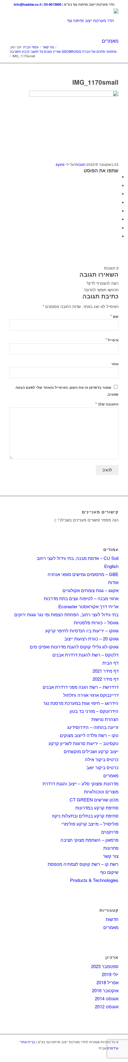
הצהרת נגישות (104, 719)
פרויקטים (109, 832)
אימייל (111, 340)
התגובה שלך (106, 404)
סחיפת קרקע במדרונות (96, 807)
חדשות (112, 919)
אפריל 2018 (107, 982)
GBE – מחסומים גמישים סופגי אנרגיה (83, 574)
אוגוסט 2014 (106, 998)
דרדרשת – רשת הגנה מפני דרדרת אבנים (80, 687)
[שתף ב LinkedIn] (116, 202)
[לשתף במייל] (116, 236)
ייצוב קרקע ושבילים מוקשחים (91, 751)
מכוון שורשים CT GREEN (94, 799)
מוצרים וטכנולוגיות (101, 791)
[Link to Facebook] (114, 1054)
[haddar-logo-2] (74, 20)
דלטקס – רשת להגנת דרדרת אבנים (85, 654)
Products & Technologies (94, 880)
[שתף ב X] (116, 185)
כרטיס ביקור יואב (102, 767)
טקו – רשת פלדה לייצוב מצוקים (89, 735)
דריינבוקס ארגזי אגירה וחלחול (90, 695)
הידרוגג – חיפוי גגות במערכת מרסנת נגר (80, 703)
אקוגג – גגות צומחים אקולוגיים (90, 590)
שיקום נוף (109, 872)
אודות (113, 582)
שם (114, 316)
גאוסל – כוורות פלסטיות (96, 622)
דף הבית (110, 663)
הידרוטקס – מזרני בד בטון (94, 711)
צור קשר (110, 856)
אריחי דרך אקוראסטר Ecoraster (88, 606)
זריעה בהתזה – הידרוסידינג (92, 727)
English (111, 566)
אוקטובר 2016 (105, 990)
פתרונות (110, 848)
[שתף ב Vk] (116, 219)
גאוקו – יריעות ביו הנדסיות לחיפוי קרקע (81, 630)
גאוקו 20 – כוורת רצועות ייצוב (91, 638)
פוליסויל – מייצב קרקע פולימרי (89, 824)
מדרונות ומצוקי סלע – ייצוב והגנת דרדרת (80, 783)
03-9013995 (52, 4)
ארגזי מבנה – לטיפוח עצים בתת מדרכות (81, 598)
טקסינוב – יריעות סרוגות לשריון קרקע (83, 743)
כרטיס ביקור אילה (101, 759)
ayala (60, 164)
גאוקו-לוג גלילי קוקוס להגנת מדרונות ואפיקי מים (74, 646)
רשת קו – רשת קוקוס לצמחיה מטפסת (83, 864)
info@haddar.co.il (27, 4)
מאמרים (110, 40)
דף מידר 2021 (105, 671)
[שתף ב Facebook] (116, 177)
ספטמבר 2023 (104, 966)
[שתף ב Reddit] (116, 228)
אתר (114, 363)
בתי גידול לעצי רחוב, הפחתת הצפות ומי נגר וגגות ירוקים (66, 614)
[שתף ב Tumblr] (116, 211)
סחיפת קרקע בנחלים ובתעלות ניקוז (85, 815)
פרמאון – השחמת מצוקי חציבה (89, 840)
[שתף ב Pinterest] (116, 194)
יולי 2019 (110, 974)
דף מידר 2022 (105, 679)
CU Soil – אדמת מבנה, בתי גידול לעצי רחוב (77, 558)
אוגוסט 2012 (106, 1006)
